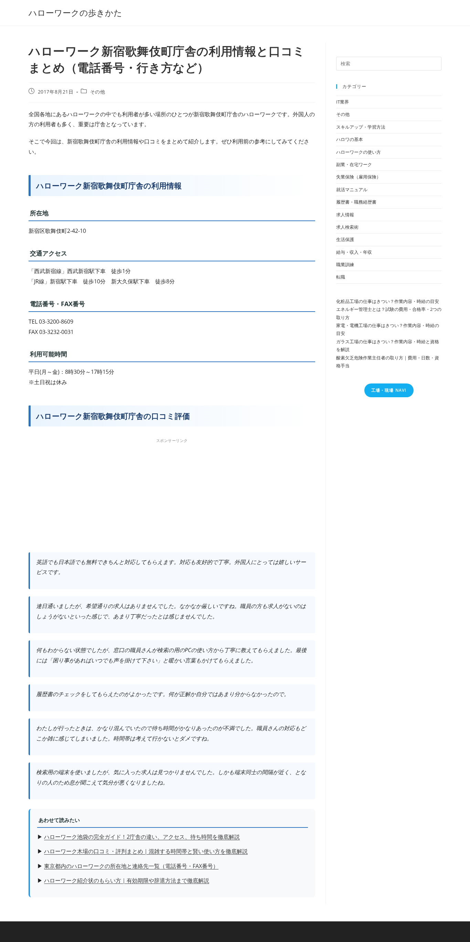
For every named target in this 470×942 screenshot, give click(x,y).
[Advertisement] (172, 493)
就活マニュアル (351, 189)
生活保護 (345, 239)
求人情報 (345, 215)
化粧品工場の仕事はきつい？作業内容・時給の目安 (387, 301)
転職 (340, 277)
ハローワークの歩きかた (75, 12)
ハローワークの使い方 (358, 152)
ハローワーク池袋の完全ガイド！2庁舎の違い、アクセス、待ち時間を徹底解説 (142, 837)
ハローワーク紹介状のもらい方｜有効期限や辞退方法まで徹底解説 (126, 880)
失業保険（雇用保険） (358, 177)
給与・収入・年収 (354, 252)
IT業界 (342, 102)
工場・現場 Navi (389, 390)
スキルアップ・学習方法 (360, 127)
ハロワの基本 (349, 139)
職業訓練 (345, 264)
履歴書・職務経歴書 (356, 202)
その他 (97, 91)
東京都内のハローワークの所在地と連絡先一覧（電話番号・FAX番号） (131, 866)
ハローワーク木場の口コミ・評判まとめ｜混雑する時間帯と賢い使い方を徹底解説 (146, 851)
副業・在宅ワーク (354, 164)
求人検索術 (347, 227)
